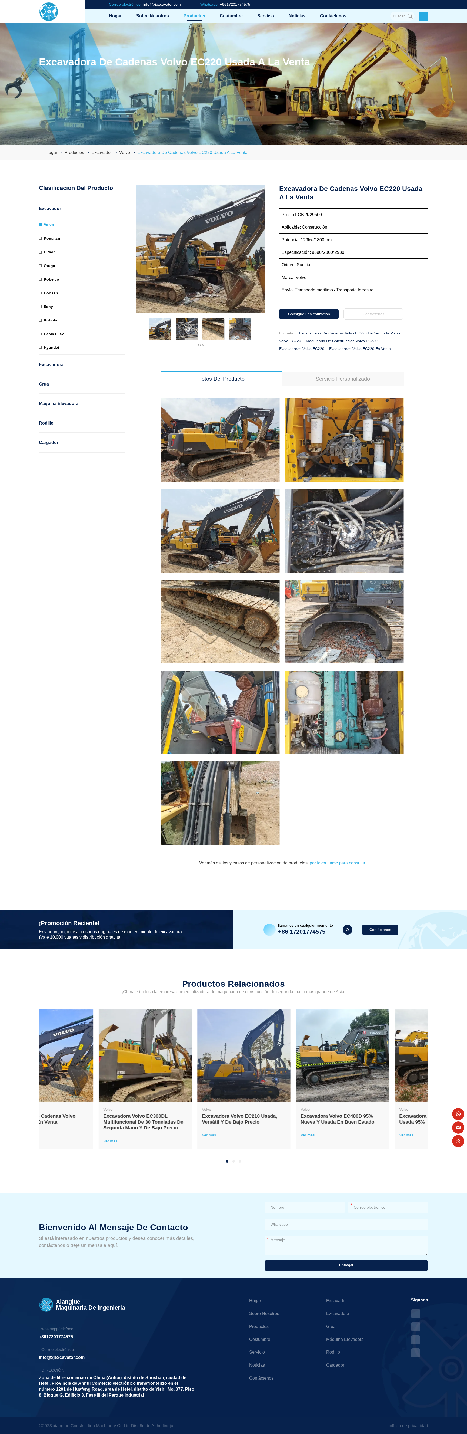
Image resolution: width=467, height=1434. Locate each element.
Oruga (49, 266)
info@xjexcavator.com (62, 1357)
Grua (44, 383)
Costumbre (231, 16)
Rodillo (46, 422)
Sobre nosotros (152, 16)
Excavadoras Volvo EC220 (301, 349)
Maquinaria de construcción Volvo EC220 (342, 341)
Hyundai (51, 347)
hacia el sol (55, 334)
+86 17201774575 (301, 931)
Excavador (101, 152)
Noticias (297, 16)
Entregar (346, 1265)
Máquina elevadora (58, 403)
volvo (124, 152)
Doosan (51, 293)
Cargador (48, 442)
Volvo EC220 (290, 341)
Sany (48, 306)
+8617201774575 (56, 1336)
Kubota (50, 320)
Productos (194, 16)
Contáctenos (333, 16)
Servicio (265, 16)
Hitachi (50, 252)
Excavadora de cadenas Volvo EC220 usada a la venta (192, 152)
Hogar (115, 16)
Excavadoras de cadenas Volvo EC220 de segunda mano (349, 333)
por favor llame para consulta (337, 862)
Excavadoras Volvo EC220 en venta (360, 349)
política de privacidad (407, 1425)
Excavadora (51, 364)
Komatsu (52, 238)
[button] (140, 329)
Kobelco (51, 279)
